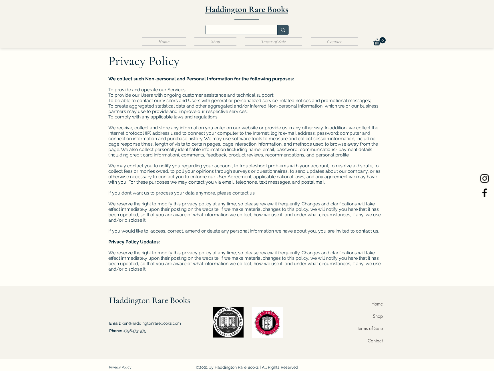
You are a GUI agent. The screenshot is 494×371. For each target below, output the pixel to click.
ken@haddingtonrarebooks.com (151, 323)
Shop (378, 316)
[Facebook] (484, 193)
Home (377, 304)
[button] (379, 41)
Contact (375, 341)
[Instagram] (484, 178)
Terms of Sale (370, 329)
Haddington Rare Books (149, 300)
